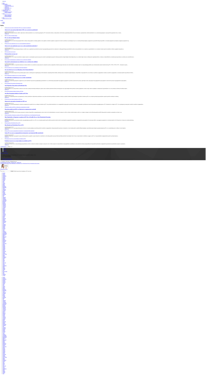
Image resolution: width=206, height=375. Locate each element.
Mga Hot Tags (13, 162)
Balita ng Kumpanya (8, 14)
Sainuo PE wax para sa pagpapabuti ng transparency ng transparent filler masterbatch (24, 132)
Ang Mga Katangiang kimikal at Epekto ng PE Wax (16, 93)
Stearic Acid (7, 8)
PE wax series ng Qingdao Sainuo (12, 37)
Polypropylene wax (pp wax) (11, 53)
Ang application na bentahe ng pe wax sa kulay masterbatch (18, 77)
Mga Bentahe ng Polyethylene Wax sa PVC (14, 125)
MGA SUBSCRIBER (4, 153)
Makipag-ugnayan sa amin (7, 18)
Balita (4, 13)
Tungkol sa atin (5, 10)
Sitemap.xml (19, 162)
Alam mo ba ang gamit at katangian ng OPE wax (16, 101)
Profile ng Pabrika (8, 12)
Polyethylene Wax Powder (34, 163)
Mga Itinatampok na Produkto (5, 162)
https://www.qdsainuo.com (7, 158)
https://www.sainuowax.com (7, 159)
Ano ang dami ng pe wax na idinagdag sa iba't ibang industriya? (19, 69)
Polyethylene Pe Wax (26, 163)
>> (7, 146)
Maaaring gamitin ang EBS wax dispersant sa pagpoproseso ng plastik (20, 109)
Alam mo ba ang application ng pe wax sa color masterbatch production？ (21, 45)
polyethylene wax (19, 163)
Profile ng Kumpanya (8, 11)
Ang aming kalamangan (7, 9)
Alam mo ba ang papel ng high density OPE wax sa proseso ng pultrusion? (21, 29)
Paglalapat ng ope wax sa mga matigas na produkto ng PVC (18, 140)
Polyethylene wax (8, 5)
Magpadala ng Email (3, 169)
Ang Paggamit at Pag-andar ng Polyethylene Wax (16, 85)
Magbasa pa (7, 33)
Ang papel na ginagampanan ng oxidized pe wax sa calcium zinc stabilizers (21, 61)
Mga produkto (5, 4)
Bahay (4, 3)
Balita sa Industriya (8, 15)
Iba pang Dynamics (8, 16)
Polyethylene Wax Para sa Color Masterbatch (8, 163)
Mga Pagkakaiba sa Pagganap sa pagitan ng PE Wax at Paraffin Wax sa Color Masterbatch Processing (27, 117)
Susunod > (5, 146)
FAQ (3, 17)
